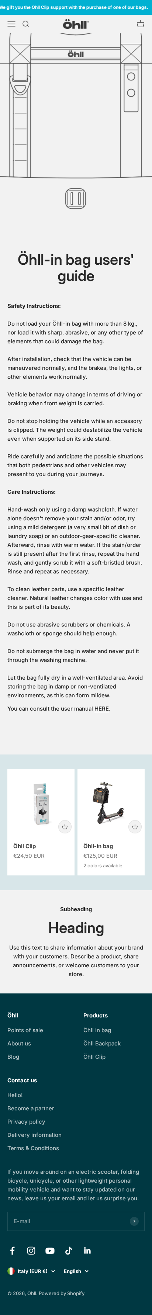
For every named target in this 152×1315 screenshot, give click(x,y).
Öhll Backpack (102, 1043)
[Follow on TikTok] (69, 1251)
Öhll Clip (24, 846)
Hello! (15, 1095)
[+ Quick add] (65, 826)
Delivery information (34, 1134)
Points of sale (25, 1030)
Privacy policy (26, 1121)
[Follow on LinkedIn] (88, 1251)
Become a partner (30, 1108)
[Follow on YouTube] (50, 1251)
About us (19, 1043)
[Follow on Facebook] (12, 1251)
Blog (13, 1056)
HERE (101, 708)
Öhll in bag (97, 1030)
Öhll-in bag (98, 846)
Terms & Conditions (33, 1148)
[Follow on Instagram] (31, 1251)
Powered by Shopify (61, 1293)
